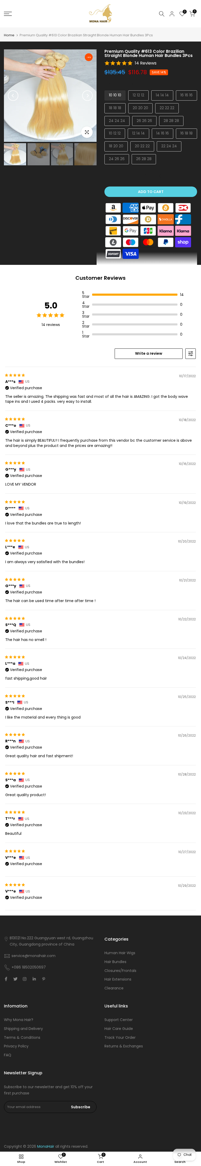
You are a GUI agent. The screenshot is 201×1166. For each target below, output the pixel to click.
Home (9, 35)
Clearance (114, 988)
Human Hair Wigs (119, 952)
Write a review (148, 353)
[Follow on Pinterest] (44, 979)
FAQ (7, 1055)
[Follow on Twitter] (15, 979)
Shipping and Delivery (23, 1028)
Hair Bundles (115, 961)
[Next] (87, 95)
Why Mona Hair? (18, 1019)
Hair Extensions (117, 979)
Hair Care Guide (118, 1028)
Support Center (118, 1019)
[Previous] (13, 95)
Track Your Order (120, 1037)
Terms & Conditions (22, 1037)
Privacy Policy (16, 1046)
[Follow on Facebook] (6, 979)
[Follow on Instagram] (24, 979)
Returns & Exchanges (123, 1046)
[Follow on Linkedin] (34, 979)
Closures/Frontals (120, 970)
